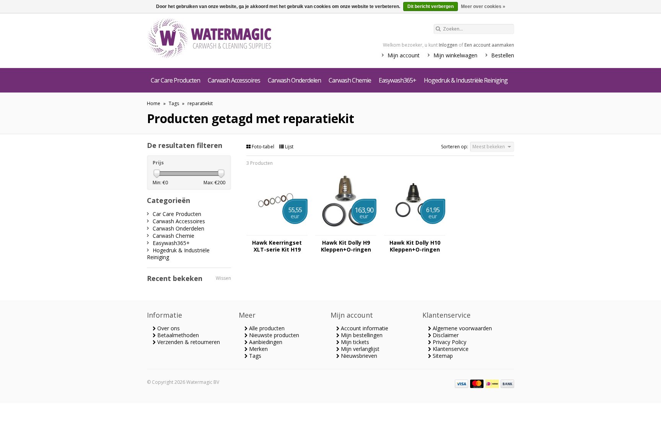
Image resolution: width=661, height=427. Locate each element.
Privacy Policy (448, 342)
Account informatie (363, 328)
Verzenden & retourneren (188, 342)
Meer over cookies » (483, 6)
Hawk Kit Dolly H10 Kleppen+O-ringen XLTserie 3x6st (414, 246)
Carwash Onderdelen (294, 80)
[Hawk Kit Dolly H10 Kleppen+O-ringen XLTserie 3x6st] (414, 231)
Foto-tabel (263, 146)
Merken (257, 348)
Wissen (223, 278)
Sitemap (442, 355)
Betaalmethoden (177, 335)
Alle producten (266, 328)
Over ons (168, 328)
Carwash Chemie (350, 80)
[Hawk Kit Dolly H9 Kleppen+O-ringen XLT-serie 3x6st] (345, 231)
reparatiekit (200, 103)
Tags (174, 103)
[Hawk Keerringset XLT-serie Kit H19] (277, 231)
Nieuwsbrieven (358, 355)
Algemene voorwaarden (461, 328)
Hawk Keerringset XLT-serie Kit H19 (277, 246)
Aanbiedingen (264, 342)
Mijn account (403, 55)
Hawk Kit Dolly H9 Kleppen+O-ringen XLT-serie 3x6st (346, 246)
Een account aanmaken (489, 45)
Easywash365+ (397, 80)
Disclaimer (445, 335)
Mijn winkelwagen (455, 55)
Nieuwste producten (273, 335)
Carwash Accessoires (234, 80)
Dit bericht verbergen (430, 6)
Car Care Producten (175, 80)
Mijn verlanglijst (359, 348)
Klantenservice (450, 348)
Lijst (288, 146)
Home (153, 103)
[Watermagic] (223, 39)
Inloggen (448, 45)
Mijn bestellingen (361, 335)
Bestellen (502, 55)
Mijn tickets (354, 342)
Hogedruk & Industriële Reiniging (466, 80)
